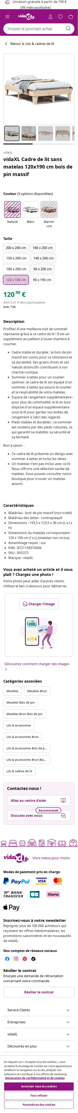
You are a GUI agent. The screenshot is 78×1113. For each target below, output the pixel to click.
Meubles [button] (12, 691)
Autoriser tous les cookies (38, 1086)
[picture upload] (39, 632)
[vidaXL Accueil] (26, 17)
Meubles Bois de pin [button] (20, 702)
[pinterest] (25, 959)
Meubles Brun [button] (37, 691)
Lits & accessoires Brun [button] (22, 737)
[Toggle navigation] (7, 17)
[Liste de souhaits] (60, 16)
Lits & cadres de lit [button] (19, 771)
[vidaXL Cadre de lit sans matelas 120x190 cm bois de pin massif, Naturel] (39, 89)
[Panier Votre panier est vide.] (71, 16)
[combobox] (38, 28)
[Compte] (50, 16)
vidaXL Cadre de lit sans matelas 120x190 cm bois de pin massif (37, 166)
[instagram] (16, 959)
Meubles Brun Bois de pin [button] (24, 714)
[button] (12, 215)
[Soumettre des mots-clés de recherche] (68, 28)
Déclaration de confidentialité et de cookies (35, 1078)
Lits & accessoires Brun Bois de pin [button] (28, 760)
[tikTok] (33, 959)
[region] (39, 1083)
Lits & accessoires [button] (18, 725)
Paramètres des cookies (39, 1105)
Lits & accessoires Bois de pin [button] (26, 748)
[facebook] (7, 959)
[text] (14, 295)
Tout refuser (39, 1095)
